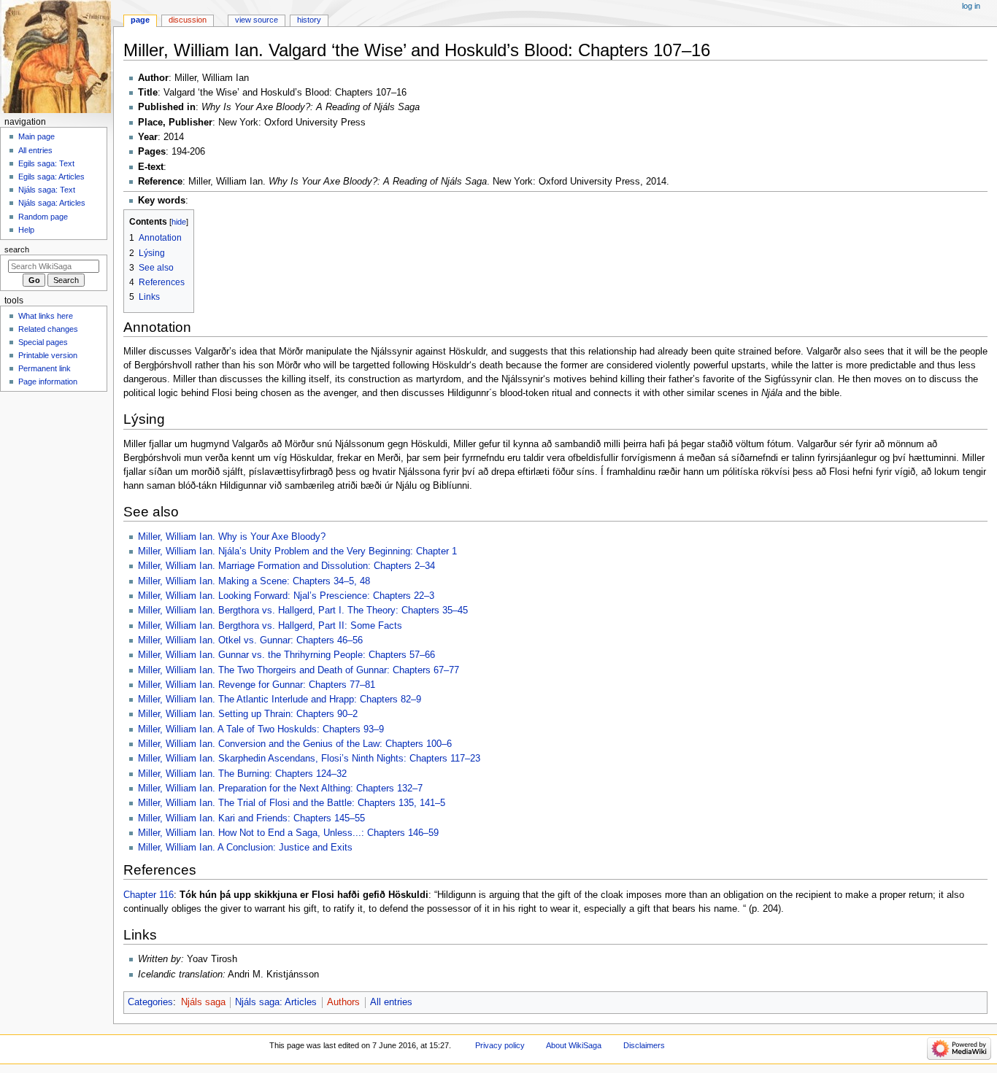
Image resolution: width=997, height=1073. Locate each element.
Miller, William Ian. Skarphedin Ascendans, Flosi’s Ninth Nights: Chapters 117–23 (309, 759)
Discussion (188, 19)
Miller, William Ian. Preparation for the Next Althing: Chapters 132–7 (280, 788)
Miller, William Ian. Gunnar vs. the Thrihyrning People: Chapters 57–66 (286, 655)
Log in (971, 5)
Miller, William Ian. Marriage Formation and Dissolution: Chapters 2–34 (286, 566)
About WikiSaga (573, 1045)
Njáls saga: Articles (276, 1002)
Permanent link (44, 368)
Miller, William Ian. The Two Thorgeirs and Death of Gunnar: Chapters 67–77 (298, 670)
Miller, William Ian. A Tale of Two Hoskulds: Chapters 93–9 (261, 729)
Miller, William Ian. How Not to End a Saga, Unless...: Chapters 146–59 (288, 833)
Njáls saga (203, 1002)
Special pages (43, 342)
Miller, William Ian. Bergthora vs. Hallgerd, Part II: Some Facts (270, 626)
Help (26, 229)
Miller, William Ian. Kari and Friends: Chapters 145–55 (251, 818)
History (309, 19)
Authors (343, 1002)
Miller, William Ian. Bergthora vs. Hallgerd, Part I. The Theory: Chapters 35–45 (303, 610)
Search (16, 249)
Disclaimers (644, 1045)
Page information (47, 381)
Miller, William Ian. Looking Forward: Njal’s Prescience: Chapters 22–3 (286, 596)
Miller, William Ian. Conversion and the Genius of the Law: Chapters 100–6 (295, 744)
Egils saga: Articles (51, 176)
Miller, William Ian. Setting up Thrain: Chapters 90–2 (248, 714)
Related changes (48, 329)
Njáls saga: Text (46, 189)
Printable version (47, 355)
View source (256, 19)
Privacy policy (500, 1045)
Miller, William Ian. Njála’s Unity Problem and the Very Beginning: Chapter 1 (297, 551)
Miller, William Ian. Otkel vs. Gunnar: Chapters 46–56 (250, 640)
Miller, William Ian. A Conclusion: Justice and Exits (245, 847)
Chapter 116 (148, 895)
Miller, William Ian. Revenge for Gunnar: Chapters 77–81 (256, 685)
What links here (45, 315)
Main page (36, 136)
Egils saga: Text (46, 163)
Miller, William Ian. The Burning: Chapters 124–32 (242, 774)
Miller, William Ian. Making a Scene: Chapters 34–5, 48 (254, 581)
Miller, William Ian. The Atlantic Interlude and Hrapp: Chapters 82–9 (279, 699)
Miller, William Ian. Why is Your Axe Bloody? (232, 537)
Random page (43, 216)
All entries (391, 1002)
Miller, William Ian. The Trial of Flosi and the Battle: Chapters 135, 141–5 (291, 803)
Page (140, 19)
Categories (150, 1002)
